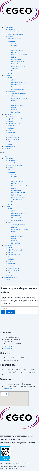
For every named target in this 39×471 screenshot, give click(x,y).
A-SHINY (14, 43)
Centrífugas (15, 52)
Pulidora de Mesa (16, 64)
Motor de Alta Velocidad (19, 55)
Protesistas (11, 41)
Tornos (10, 73)
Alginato (14, 80)
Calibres (10, 121)
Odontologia (12, 78)
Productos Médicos (17, 89)
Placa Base (14, 110)
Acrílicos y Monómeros (18, 94)
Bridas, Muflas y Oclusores (19, 98)
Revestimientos (16, 112)
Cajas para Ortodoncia (18, 82)
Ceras (13, 101)
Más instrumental (13, 139)
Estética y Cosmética (10, 146)
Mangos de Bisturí (13, 137)
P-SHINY (14, 46)
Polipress (14, 57)
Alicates (10, 116)
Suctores (10, 36)
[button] (19, 152)
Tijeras (10, 144)
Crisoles (14, 103)
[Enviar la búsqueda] (3, 312)
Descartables (15, 84)
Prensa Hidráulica (16, 59)
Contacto (7, 149)
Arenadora (14, 48)
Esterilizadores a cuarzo (15, 34)
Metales (13, 107)
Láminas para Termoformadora (21, 87)
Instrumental (8, 114)
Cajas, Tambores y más (15, 119)
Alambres (14, 96)
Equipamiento (8, 27)
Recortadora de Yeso (18, 66)
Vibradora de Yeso (17, 71)
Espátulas (11, 128)
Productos (7, 75)
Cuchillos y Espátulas (14, 123)
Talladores (11, 142)
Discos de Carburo (17, 105)
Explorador (11, 133)
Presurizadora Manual (18, 62)
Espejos (10, 130)
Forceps (10, 135)
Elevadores (11, 126)
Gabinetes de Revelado (15, 39)
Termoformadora (16, 68)
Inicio (5, 25)
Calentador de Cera (17, 50)
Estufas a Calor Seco (14, 32)
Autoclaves (11, 29)
